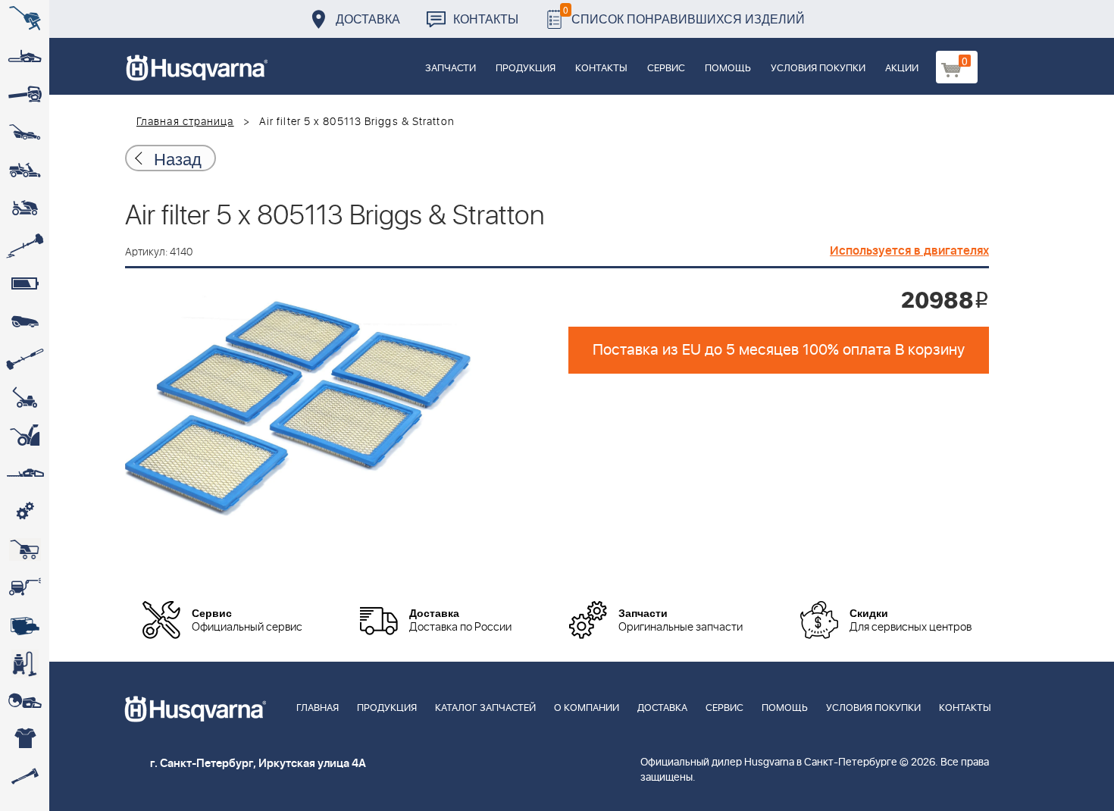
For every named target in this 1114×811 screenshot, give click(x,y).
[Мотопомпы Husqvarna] (24, 625)
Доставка (368, 18)
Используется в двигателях (909, 251)
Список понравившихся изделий (684, 15)
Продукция (525, 68)
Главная (317, 708)
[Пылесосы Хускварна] (24, 663)
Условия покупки (818, 68)
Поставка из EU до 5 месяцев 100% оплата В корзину (779, 350)
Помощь (728, 68)
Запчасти (450, 68)
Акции (901, 68)
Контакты (485, 18)
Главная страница (185, 122)
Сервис (666, 68)
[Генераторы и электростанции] (24, 549)
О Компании (586, 708)
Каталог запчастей (485, 708)
